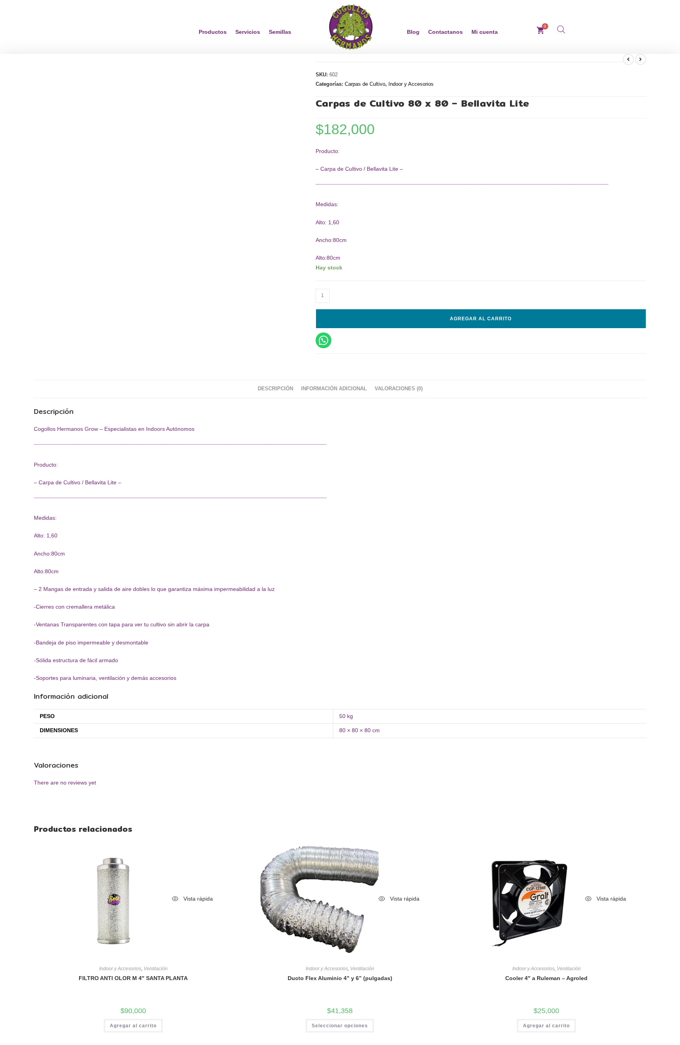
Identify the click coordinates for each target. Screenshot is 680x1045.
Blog (413, 32)
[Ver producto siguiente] (640, 59)
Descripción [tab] (275, 388)
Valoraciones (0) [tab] (399, 388)
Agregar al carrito (481, 318)
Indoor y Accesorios (411, 84)
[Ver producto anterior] (628, 59)
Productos (213, 32)
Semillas (280, 32)
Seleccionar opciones (340, 1025)
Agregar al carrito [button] (133, 1025)
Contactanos (445, 32)
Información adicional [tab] (334, 388)
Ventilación (156, 968)
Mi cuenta (484, 32)
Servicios (247, 32)
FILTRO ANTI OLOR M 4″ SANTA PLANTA (133, 978)
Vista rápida (197, 898)
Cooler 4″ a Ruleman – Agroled (546, 978)
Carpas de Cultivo (365, 84)
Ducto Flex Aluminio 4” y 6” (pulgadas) (340, 978)
